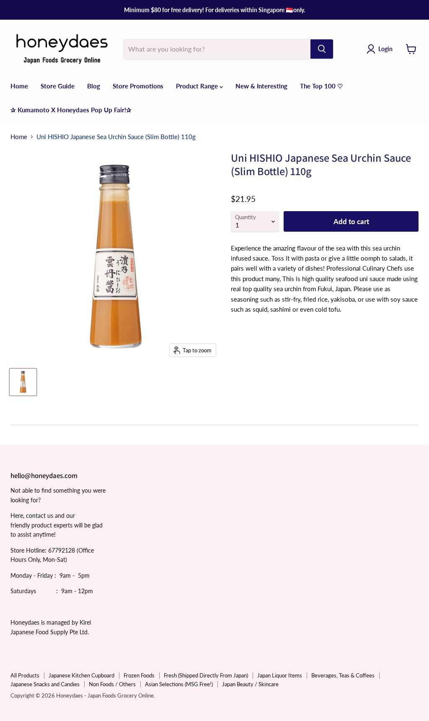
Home (19, 86)
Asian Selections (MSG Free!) (179, 684)
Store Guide (58, 86)
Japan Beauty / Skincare (250, 684)
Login (385, 48)
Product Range (198, 86)
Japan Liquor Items (279, 675)
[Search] (321, 49)
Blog (93, 86)
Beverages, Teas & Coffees (343, 675)
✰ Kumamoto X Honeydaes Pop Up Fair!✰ (71, 110)
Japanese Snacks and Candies (45, 684)
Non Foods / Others (112, 684)
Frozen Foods (139, 675)
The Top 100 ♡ (321, 86)
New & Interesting (261, 86)
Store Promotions (138, 86)
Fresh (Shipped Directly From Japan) (206, 675)
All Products (24, 675)
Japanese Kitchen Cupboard (81, 675)
